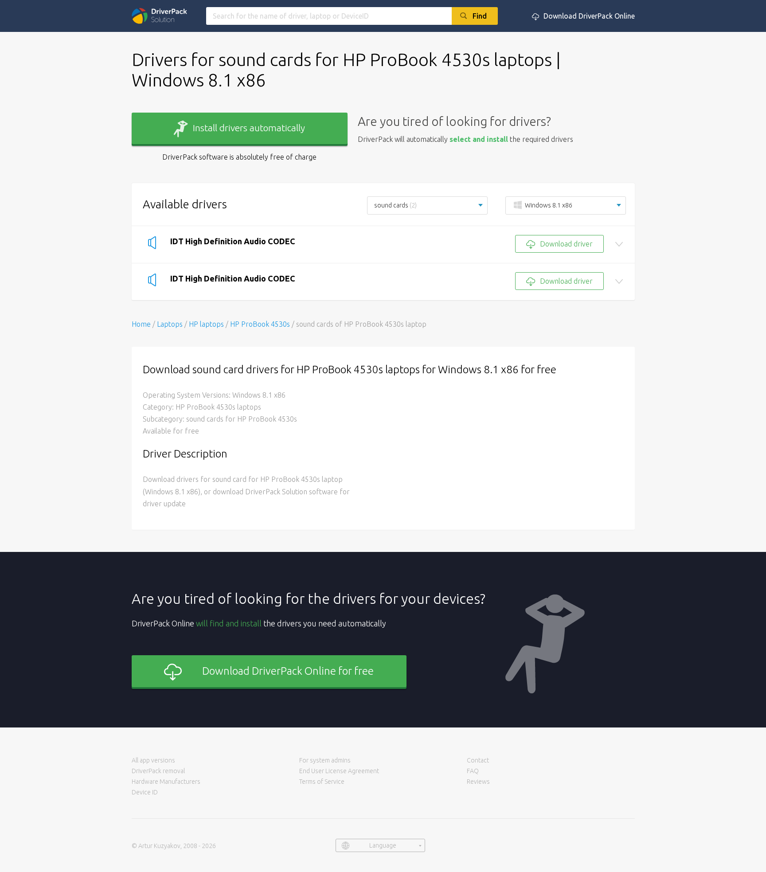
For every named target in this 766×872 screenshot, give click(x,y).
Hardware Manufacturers (166, 781)
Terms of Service (321, 781)
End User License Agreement (339, 770)
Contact (478, 760)
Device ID (145, 792)
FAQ (473, 770)
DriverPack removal (158, 770)
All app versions (153, 760)
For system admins (325, 760)
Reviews (478, 781)
